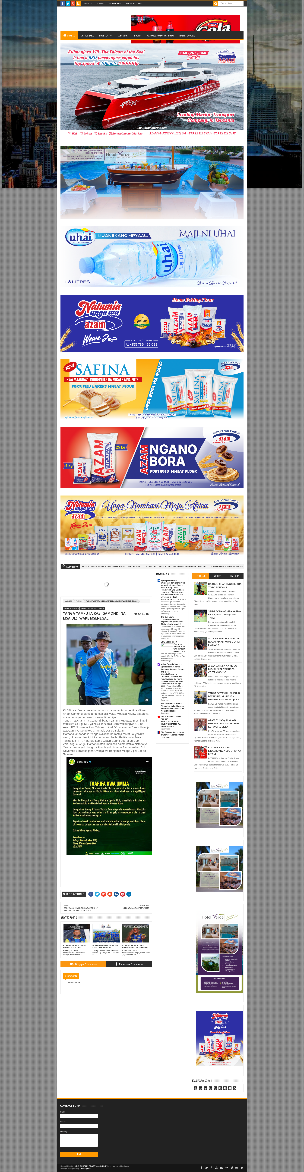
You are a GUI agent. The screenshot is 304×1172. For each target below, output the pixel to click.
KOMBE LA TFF (105, 35)
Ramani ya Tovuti (134, 3)
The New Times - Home (171, 704)
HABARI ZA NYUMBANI (89, 608)
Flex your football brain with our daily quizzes (179, 647)
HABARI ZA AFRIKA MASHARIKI (160, 35)
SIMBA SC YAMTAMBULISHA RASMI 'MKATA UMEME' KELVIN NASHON (236, 567)
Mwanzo (88, 3)
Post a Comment (73, 983)
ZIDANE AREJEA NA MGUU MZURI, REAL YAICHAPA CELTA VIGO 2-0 (222, 669)
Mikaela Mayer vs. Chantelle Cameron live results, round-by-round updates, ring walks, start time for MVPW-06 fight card (172, 680)
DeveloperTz (85, 1168)
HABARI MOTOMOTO (71, 608)
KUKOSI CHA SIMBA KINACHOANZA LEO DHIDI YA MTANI (224, 750)
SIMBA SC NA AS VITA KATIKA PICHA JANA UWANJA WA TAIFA (224, 614)
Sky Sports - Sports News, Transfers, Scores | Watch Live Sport (172, 735)
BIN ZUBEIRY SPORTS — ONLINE (91, 1166)
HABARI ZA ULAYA (187, 35)
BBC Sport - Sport (169, 642)
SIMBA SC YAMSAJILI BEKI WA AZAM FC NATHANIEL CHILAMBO (88, 567)
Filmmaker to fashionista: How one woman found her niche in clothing (173, 708)
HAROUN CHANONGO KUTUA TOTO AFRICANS (224, 585)
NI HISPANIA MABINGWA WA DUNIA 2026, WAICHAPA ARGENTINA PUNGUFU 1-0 (161, 567)
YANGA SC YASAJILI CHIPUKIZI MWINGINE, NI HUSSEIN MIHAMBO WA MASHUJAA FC (224, 696)
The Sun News (167, 617)
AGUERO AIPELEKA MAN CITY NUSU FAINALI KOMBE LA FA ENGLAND (224, 642)
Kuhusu (100, 3)
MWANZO (71, 35)
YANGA (79, 601)
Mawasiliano (115, 3)
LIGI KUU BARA (87, 35)
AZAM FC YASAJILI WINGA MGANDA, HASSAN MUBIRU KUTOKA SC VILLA (223, 723)
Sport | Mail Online (169, 580)
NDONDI (137, 35)
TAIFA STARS (123, 35)
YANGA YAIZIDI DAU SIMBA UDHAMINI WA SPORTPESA (171, 724)
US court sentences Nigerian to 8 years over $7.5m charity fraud (172, 621)
